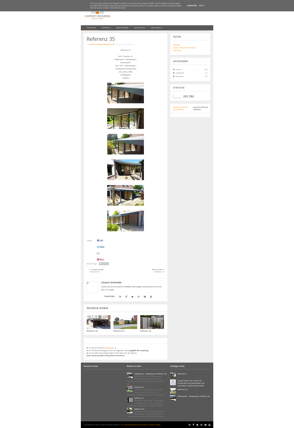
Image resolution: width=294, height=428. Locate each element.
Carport (178, 69)
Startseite (91, 28)
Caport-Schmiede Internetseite (184, 48)
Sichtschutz (139, 28)
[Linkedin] (144, 296)
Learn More (192, 6)
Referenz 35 (101, 38)
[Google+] (138, 296)
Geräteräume (122, 28)
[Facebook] (125, 296)
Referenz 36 (139, 409)
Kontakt (151, 425)
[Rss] (119, 296)
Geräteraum (179, 73)
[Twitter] (132, 296)
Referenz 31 (139, 398)
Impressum (177, 50)
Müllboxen (156, 28)
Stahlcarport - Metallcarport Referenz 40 (150, 374)
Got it (201, 6)
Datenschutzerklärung (131, 425)
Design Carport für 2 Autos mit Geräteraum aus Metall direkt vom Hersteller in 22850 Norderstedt (191, 383)
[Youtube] (150, 296)
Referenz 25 (182, 389)
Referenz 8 (182, 374)
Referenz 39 (139, 387)
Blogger (158, 425)
